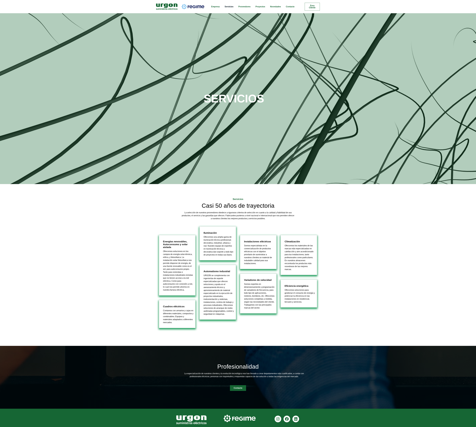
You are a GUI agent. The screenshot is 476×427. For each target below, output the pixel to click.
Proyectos (260, 7)
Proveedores (244, 7)
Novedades (275, 7)
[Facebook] (286, 419)
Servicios (229, 7)
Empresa (215, 7)
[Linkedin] (295, 419)
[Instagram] (278, 419)
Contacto (290, 7)
